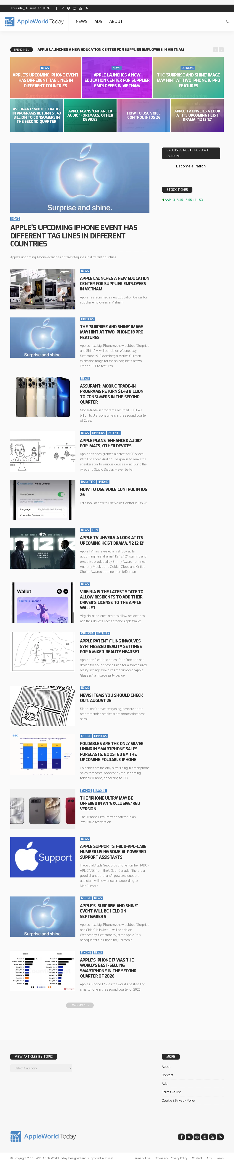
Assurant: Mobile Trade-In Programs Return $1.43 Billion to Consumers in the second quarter (36, 115)
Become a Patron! (191, 166)
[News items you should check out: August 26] (42, 706)
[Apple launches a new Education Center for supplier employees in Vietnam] (42, 289)
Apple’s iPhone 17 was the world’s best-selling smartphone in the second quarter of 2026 (108, 968)
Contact (167, 1075)
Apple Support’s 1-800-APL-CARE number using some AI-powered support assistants (113, 852)
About (116, 21)
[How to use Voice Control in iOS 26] (42, 500)
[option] (123, 49)
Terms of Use (171, 1092)
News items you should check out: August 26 (111, 698)
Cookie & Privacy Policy (179, 1100)
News (82, 21)
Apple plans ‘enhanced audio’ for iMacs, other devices (90, 115)
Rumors (100, 790)
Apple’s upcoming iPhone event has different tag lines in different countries (45, 80)
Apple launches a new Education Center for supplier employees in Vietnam (117, 80)
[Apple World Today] (34, 21)
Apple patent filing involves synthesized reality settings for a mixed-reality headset (111, 646)
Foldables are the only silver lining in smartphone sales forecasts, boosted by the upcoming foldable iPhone (111, 751)
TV (95, 530)
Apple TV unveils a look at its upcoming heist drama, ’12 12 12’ (197, 115)
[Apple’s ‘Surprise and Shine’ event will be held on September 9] (42, 916)
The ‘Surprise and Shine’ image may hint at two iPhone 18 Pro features (105, 49)
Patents (114, 433)
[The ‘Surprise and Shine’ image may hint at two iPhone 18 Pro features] (42, 337)
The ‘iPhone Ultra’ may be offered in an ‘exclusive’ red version (110, 803)
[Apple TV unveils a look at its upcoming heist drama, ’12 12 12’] (42, 548)
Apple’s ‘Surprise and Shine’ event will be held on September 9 (109, 911)
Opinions (188, 68)
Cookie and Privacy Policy (171, 1158)
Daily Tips (88, 482)
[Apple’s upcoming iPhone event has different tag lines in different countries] (79, 178)
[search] (228, 21)
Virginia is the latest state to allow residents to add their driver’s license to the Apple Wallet (112, 600)
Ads (98, 21)
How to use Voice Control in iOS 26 (144, 115)
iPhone (103, 482)
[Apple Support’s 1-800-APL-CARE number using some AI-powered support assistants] (42, 857)
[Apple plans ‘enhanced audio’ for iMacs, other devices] (42, 451)
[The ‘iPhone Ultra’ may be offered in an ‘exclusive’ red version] (42, 809)
